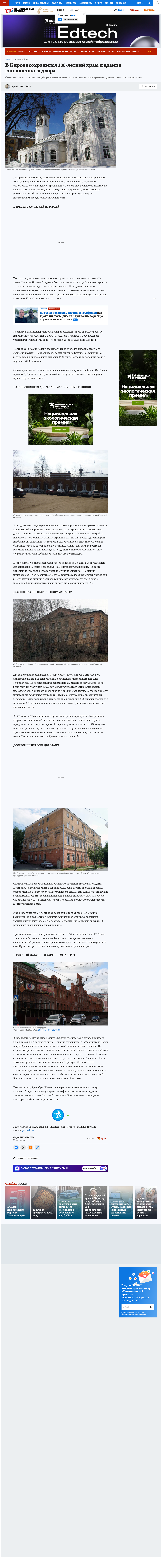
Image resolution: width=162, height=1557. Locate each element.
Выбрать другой (70, 19)
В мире (98, 3)
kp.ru (103, 1138)
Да (60, 19)
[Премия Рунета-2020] (43, 10)
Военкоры (46, 51)
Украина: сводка (60, 51)
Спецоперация (41, 3)
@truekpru (28, 1130)
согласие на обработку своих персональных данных (135, 1313)
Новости (22, 51)
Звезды (109, 3)
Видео (26, 3)
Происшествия (123, 51)
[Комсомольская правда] (19, 10)
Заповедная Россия (105, 51)
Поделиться (149, 86)
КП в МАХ (73, 51)
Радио (121, 10)
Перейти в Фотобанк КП (49, 1029)
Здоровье (121, 3)
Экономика (85, 3)
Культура (21, 1158)
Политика (57, 3)
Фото (17, 3)
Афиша (135, 51)
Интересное (32, 1158)
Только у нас (34, 51)
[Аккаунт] (157, 3)
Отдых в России (87, 51)
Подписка (149, 10)
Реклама (134, 10)
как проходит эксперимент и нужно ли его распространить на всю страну (72, 316)
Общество (70, 3)
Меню (4, 3)
